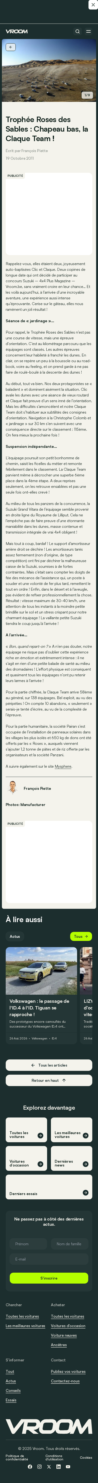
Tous (78, 936)
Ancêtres (59, 1344)
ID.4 (54, 1038)
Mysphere (63, 766)
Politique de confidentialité (17, 1457)
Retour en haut (45, 1080)
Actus (15, 936)
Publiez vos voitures (68, 1371)
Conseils (13, 1390)
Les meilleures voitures (25, 1325)
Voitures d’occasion (68, 1325)
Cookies (86, 1457)
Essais (11, 1400)
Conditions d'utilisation (54, 1457)
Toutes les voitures (22, 1316)
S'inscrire (48, 1278)
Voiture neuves (64, 1335)
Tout (10, 1371)
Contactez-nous (65, 1381)
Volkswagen (39, 1038)
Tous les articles (52, 1065)
